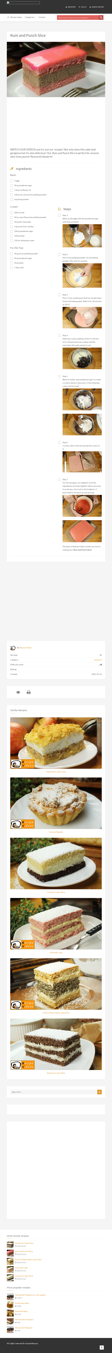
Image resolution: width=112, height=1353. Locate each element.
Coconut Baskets (56, 832)
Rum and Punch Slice (24, 1251)
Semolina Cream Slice (56, 1073)
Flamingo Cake (56, 952)
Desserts (98, 660)
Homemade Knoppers (24, 1319)
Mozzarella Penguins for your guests (30, 1295)
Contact (42, 17)
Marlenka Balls (21, 1311)
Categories (29, 17)
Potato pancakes (22, 1303)
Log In (83, 7)
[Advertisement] (56, 127)
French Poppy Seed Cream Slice (56, 1013)
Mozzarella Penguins (24, 1327)
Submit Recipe (98, 7)
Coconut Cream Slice (56, 892)
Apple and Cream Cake (56, 772)
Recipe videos (16, 17)
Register (72, 7)
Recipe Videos (26, 647)
